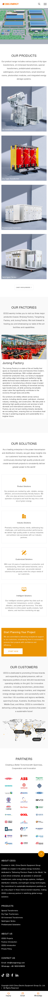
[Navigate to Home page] (10, 4)
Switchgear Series (8, 921)
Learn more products (23, 287)
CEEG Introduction (8, 945)
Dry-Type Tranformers (9, 914)
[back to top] (41, 854)
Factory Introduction (9, 942)
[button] (39, 338)
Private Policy (6, 949)
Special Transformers (9, 910)
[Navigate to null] (2, 975)
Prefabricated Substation (11, 924)
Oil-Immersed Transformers (12, 917)
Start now (13, 651)
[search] (39, 4)
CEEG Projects (7, 938)
